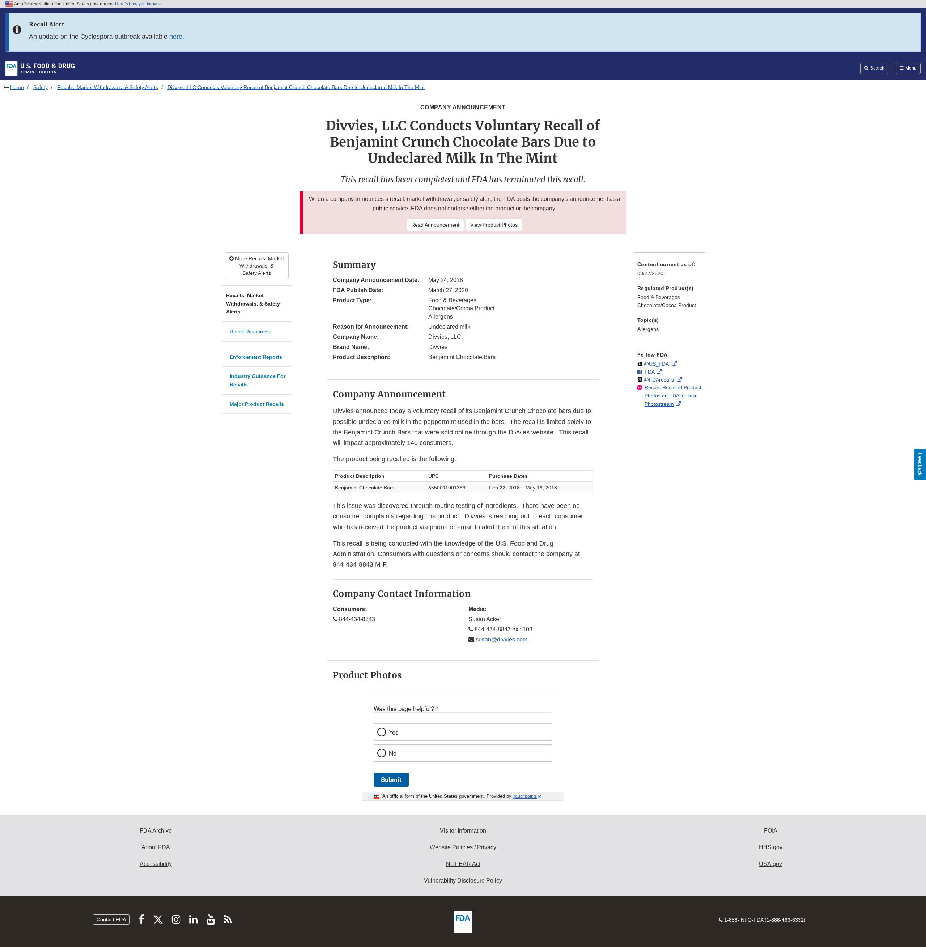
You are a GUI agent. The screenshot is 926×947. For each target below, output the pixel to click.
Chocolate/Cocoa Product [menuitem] (666, 305)
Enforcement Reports (256, 357)
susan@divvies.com (500, 639)
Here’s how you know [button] (136, 4)
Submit (391, 779)
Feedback (920, 464)
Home (17, 87)
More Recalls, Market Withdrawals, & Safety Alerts (259, 266)
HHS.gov (770, 847)
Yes (393, 732)
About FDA (155, 847)
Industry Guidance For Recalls (257, 380)
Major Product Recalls (257, 404)
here (175, 36)
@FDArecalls (659, 380)
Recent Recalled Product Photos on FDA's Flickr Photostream (673, 395)
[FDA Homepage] (40, 68)
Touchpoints (525, 796)
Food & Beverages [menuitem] (658, 297)
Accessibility (156, 864)
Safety (40, 87)
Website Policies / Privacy (463, 847)
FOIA (770, 831)
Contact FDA (111, 919)
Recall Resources (250, 331)
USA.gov (770, 864)
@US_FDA (657, 364)
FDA (650, 372)
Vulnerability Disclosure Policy (463, 880)
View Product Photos (494, 225)
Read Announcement (435, 225)
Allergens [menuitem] (648, 329)
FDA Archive (156, 831)
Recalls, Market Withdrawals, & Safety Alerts (107, 87)
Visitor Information (463, 831)
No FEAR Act (463, 864)
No (392, 753)
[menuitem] (669, 271)
